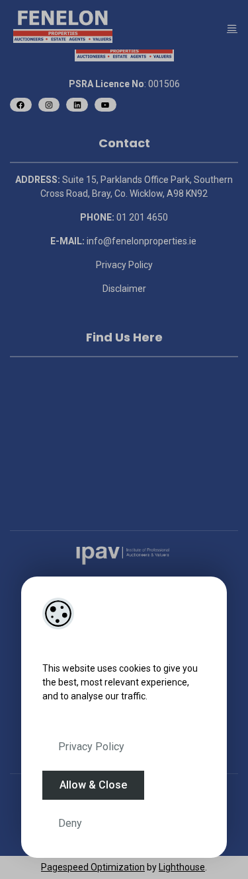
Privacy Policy (91, 746)
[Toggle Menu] (232, 28)
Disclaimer (124, 288)
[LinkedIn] (77, 105)
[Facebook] (21, 105)
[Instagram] (49, 105)
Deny (70, 823)
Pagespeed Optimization (93, 867)
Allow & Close (93, 785)
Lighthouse (182, 867)
